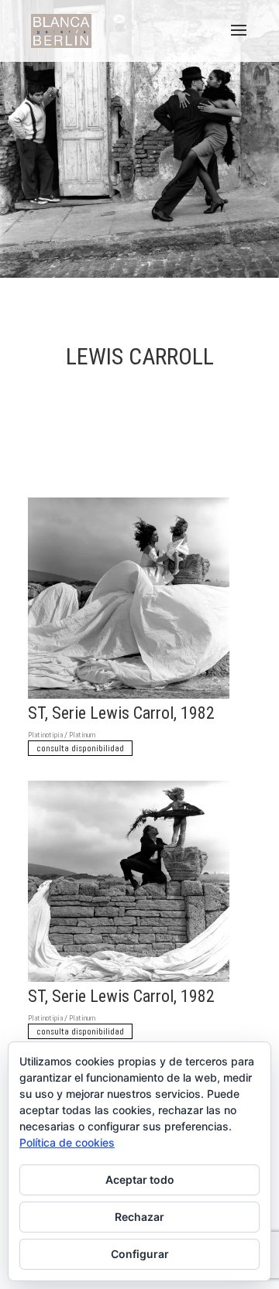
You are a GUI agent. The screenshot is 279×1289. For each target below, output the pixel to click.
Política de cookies (67, 1142)
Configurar (140, 1253)
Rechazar (139, 1216)
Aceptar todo (139, 1179)
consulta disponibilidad (80, 748)
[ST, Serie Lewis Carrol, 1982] (128, 698)
